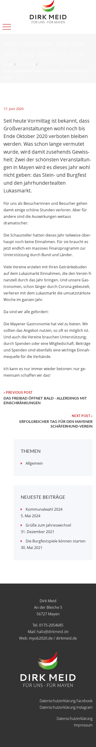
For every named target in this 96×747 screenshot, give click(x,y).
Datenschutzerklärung (75, 718)
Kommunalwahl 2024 (44, 509)
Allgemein (26, 64)
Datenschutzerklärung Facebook (66, 700)
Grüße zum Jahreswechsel (48, 525)
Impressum (83, 725)
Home (8, 64)
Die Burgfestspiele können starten (56, 541)
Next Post (81, 416)
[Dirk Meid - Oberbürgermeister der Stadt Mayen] (48, 3)
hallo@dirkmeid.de (53, 631)
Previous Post (19, 392)
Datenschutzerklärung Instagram (66, 707)
